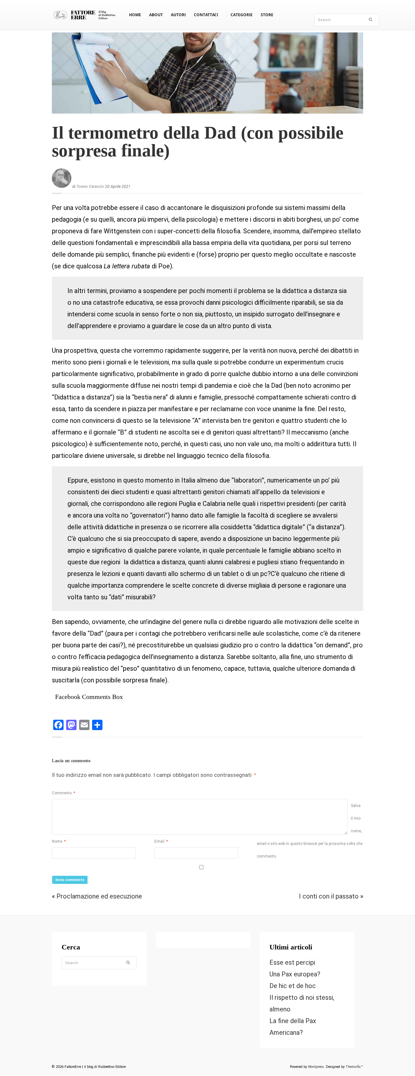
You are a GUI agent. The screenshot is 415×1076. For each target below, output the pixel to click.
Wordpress (316, 1067)
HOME (135, 15)
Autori (178, 15)
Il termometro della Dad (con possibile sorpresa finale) (197, 141)
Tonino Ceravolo (90, 186)
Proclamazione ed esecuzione (99, 896)
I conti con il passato (329, 896)
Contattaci (206, 15)
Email (161, 841)
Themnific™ (354, 1067)
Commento (63, 793)
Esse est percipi (292, 962)
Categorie (242, 15)
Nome (59, 841)
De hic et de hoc (292, 986)
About (156, 15)
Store (267, 15)
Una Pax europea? (294, 974)
